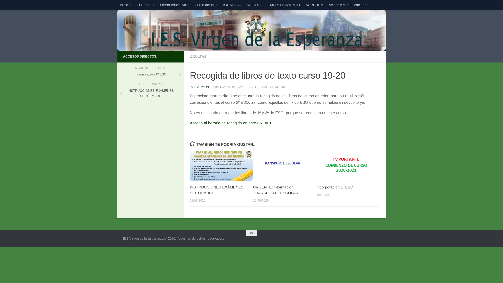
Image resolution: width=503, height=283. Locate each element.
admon (203, 87)
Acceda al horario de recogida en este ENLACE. (232, 123)
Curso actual (205, 5)
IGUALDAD (232, 5)
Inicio (124, 5)
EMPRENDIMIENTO (284, 5)
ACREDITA (314, 5)
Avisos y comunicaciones (348, 5)
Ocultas (198, 57)
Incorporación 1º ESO (335, 187)
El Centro (144, 5)
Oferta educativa (173, 5)
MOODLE (254, 5)
